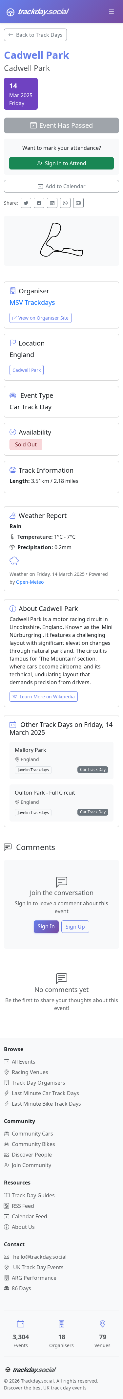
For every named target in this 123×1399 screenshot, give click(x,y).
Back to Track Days (39, 34)
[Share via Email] (78, 203)
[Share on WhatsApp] (65, 203)
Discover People (32, 1154)
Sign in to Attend (65, 163)
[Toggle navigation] (111, 11)
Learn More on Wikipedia (47, 696)
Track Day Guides (33, 1195)
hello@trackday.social (40, 1256)
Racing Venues (30, 1072)
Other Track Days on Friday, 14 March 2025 (61, 728)
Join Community (31, 1165)
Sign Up (75, 926)
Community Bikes (33, 1144)
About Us (23, 1226)
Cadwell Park (26, 370)
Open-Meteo (30, 582)
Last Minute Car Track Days (45, 1093)
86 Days (21, 1288)
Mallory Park (30, 750)
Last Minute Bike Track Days (46, 1103)
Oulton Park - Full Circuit (45, 792)
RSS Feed (23, 1205)
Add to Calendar (66, 186)
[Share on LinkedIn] (52, 203)
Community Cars (32, 1133)
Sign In (46, 926)
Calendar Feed (29, 1216)
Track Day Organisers (38, 1082)
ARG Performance (34, 1277)
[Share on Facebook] (39, 203)
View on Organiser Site (43, 318)
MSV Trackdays (32, 302)
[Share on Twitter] (26, 203)
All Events (23, 1061)
